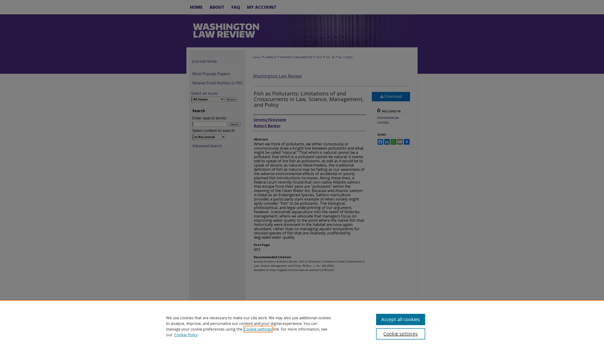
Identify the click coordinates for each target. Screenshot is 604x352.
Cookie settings (258, 329)
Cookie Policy (186, 334)
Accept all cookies (400, 319)
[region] (302, 326)
